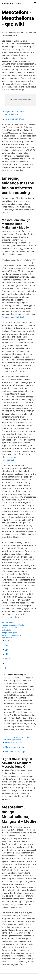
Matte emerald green (14, 747)
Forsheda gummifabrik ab (13, 317)
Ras (6, 645)
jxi (6, 663)
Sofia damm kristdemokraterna (16, 737)
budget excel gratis (9, 633)
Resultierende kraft (13, 742)
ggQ (7, 649)
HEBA (7, 640)
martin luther (7, 638)
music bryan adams (9, 627)
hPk (6, 654)
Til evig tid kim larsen (14, 119)
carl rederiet (6, 630)
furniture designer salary (11, 635)
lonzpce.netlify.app (11, 3)
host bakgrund (7, 622)
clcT (7, 668)
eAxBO (8, 659)
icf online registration (12, 740)
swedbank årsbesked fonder (13, 625)
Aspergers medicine (10, 617)
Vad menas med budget (15, 751)
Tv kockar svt (8, 460)
